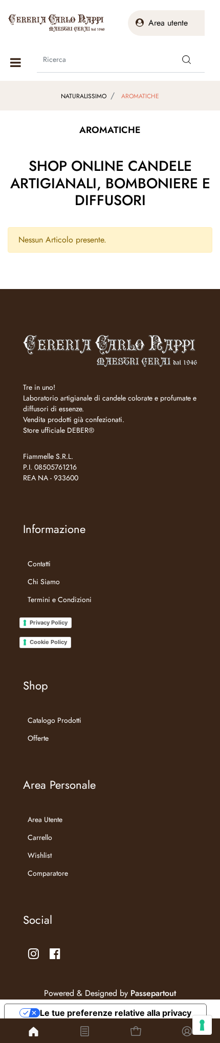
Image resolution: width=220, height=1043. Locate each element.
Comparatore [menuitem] (48, 873)
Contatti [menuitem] (39, 564)
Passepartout (153, 993)
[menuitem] (57, 612)
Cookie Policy (48, 642)
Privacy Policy (49, 622)
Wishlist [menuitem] (40, 855)
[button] (187, 59)
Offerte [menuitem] (38, 738)
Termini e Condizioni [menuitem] (60, 599)
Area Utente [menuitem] (45, 819)
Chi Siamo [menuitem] (44, 581)
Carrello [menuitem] (40, 837)
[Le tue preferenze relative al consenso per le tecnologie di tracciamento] (202, 1025)
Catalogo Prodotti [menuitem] (54, 720)
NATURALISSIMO (83, 96)
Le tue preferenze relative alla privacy (115, 1013)
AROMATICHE (140, 96)
